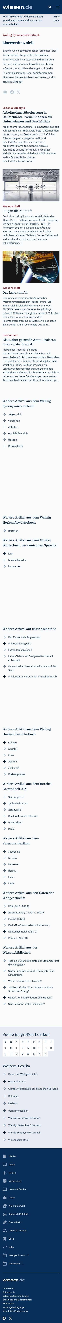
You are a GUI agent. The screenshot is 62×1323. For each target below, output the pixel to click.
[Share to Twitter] (18, 92)
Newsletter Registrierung (15, 1311)
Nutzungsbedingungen (14, 1307)
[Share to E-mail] (5, 92)
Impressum (8, 1288)
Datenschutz (9, 1292)
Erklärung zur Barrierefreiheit (17, 1299)
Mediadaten (8, 1303)
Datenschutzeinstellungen (16, 1295)
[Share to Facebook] (12, 92)
